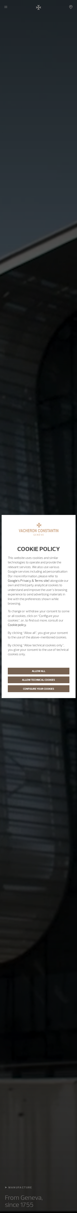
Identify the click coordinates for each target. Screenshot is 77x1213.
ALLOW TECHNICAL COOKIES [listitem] (38, 679)
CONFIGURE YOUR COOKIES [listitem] (38, 688)
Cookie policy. (17, 625)
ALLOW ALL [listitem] (38, 671)
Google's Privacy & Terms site (28, 580)
